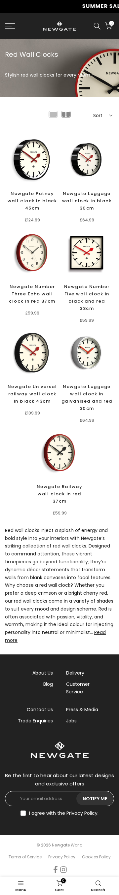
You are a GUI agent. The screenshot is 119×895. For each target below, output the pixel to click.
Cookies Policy (96, 857)
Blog (48, 684)
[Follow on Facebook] (55, 869)
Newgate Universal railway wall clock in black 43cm (32, 393)
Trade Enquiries (35, 720)
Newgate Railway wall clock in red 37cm (60, 493)
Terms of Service (25, 857)
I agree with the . (64, 813)
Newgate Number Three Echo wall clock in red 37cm (32, 293)
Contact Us (40, 709)
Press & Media (82, 709)
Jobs (71, 720)
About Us (42, 673)
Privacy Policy (82, 813)
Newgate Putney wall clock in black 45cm (32, 200)
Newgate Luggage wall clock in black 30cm (87, 200)
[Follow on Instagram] (63, 869)
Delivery (75, 673)
